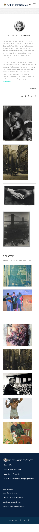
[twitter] (32, 96)
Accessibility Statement (12, 469)
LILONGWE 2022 (19, 306)
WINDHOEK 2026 (20, 282)
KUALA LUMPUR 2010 (19, 439)
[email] (22, 96)
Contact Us (8, 465)
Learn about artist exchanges (13, 497)
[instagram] (35, 96)
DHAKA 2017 (19, 341)
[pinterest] (28, 96)
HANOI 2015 (19, 390)
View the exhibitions (10, 493)
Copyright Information (12, 474)
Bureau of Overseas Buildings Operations (19, 479)
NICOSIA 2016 (19, 366)
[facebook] (25, 96)
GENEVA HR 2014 (19, 415)
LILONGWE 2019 (9, 320)
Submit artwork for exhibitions (13, 506)
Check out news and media (12, 502)
